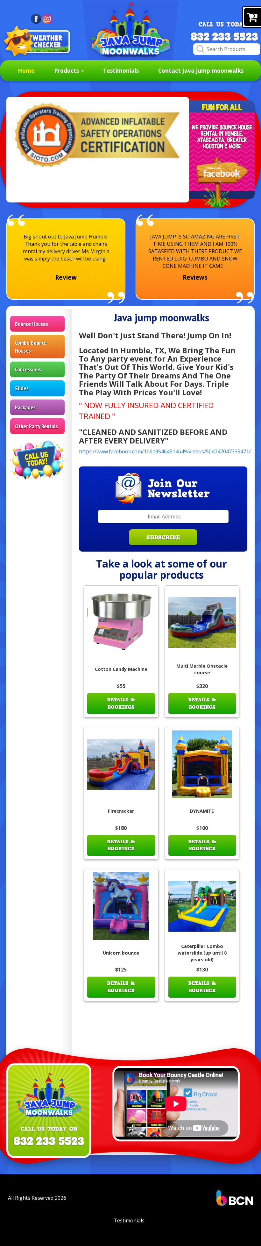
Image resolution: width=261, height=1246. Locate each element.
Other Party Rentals (36, 426)
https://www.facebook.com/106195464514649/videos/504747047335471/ (165, 451)
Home (26, 70)
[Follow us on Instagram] (47, 18)
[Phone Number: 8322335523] (224, 36)
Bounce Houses (31, 323)
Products (67, 70)
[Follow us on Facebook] (222, 183)
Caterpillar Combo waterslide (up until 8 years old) (202, 952)
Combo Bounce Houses (31, 346)
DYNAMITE (202, 811)
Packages (25, 407)
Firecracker (121, 811)
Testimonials (121, 70)
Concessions (28, 369)
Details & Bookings (121, 703)
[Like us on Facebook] (36, 18)
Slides (22, 388)
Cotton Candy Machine (121, 669)
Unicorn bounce (121, 953)
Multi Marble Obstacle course (202, 669)
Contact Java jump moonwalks (200, 70)
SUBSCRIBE (163, 537)
